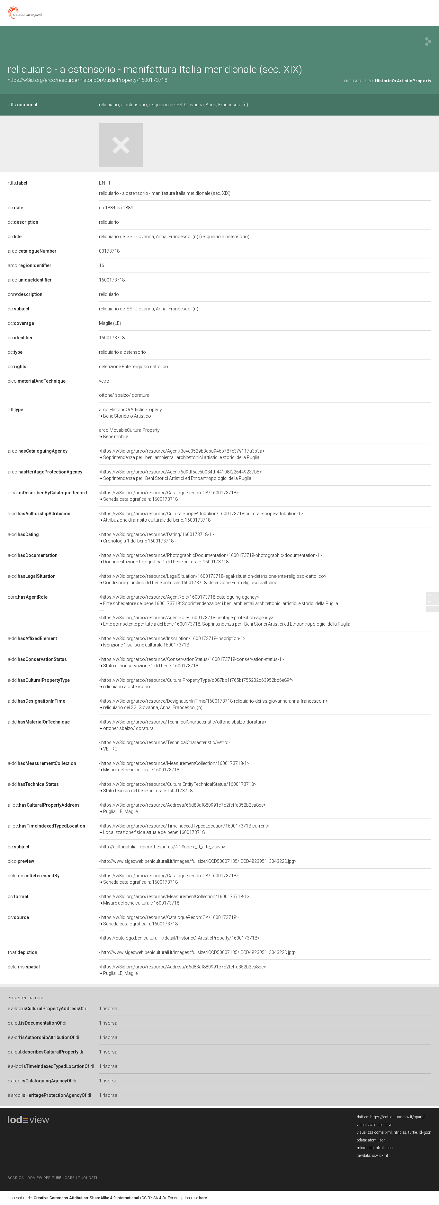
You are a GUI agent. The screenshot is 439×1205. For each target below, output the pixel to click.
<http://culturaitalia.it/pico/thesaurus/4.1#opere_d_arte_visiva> (162, 846)
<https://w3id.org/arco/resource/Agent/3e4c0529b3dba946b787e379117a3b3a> (182, 454)
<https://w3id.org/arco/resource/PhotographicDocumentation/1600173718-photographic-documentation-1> (210, 558)
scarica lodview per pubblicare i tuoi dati (52, 1178)
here (203, 1198)
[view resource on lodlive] (428, 41)
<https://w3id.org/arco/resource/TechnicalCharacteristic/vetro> (164, 745)
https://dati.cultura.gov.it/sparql (397, 1117)
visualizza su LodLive (374, 1125)
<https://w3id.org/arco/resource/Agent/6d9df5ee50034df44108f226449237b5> (180, 475)
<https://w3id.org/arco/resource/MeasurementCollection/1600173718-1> (174, 766)
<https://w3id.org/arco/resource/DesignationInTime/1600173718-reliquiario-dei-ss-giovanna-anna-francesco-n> (213, 704)
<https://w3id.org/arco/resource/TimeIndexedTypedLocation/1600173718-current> (184, 829)
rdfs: (22, 104)
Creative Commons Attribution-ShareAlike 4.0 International (86, 1198)
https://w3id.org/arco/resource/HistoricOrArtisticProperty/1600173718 (87, 80)
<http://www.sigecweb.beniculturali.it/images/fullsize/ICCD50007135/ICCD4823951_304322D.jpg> (198, 861)
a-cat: (47, 492)
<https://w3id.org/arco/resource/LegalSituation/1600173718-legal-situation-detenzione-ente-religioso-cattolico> (213, 579)
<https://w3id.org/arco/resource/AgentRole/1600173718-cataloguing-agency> (218, 600)
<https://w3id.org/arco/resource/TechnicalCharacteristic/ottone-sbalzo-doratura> (183, 725)
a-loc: (44, 805)
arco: (32, 251)
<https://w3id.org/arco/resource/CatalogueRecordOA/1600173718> (169, 496)
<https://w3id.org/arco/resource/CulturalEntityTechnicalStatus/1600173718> (177, 787)
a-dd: (32, 638)
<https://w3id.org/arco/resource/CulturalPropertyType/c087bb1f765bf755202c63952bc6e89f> (196, 683)
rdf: (15, 409)
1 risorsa (108, 1008)
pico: (37, 381)
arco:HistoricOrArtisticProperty (130, 413)
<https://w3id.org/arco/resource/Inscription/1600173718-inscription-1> (172, 641)
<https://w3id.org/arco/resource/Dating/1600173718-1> (156, 537)
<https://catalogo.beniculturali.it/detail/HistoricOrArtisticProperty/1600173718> (179, 938)
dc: (15, 207)
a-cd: (39, 513)
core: (25, 294)
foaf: (22, 952)
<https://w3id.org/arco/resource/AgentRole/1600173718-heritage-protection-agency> (224, 621)
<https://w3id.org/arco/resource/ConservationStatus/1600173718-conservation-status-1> (191, 662)
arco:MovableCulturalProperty (129, 433)
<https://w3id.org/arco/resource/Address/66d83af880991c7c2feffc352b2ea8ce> (182, 808)
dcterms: (33, 875)
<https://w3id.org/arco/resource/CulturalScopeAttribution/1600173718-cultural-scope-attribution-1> (201, 517)
